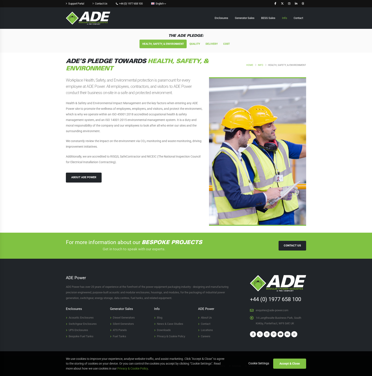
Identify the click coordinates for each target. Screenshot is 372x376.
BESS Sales (268, 18)
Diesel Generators (124, 317)
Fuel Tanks (119, 336)
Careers (205, 336)
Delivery (212, 43)
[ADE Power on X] (282, 4)
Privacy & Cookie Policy (171, 336)
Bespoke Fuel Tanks (81, 336)
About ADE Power (83, 177)
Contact (298, 18)
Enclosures (221, 18)
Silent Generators (123, 323)
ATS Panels (120, 330)
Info (284, 18)
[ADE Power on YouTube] (280, 334)
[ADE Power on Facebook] (275, 4)
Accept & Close (289, 363)
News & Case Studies (170, 323)
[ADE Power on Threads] (303, 4)
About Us (206, 317)
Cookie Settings (258, 363)
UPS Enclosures (78, 330)
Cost (226, 43)
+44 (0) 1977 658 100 (131, 3)
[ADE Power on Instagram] (289, 4)
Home (249, 65)
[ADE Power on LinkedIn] (296, 4)
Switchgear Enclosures (83, 323)
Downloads (164, 330)
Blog (159, 317)
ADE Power (206, 309)
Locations (207, 330)
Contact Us (292, 245)
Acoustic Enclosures (81, 317)
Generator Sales (244, 18)
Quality (194, 43)
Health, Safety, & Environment (163, 43)
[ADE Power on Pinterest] (274, 334)
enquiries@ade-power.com (272, 310)
